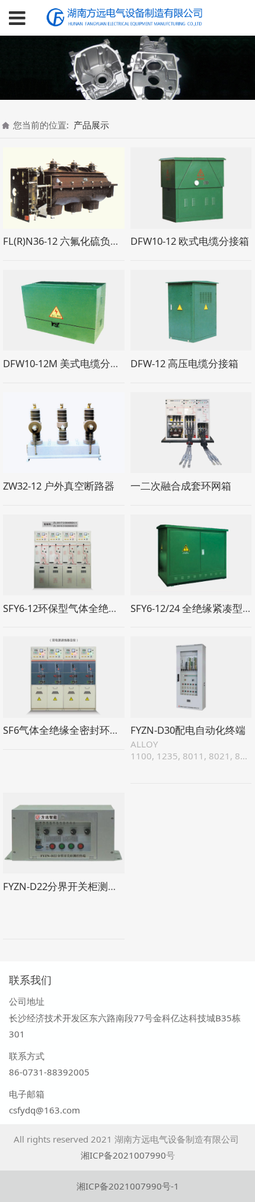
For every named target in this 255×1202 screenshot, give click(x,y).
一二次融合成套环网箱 (180, 486)
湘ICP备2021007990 (123, 1155)
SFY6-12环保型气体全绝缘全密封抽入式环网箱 (106, 608)
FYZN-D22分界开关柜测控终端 (70, 886)
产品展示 (91, 125)
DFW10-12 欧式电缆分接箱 (189, 241)
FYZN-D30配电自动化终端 (188, 730)
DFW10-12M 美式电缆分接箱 (66, 363)
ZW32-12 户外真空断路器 (58, 486)
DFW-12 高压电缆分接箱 (184, 363)
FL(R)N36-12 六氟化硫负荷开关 (72, 241)
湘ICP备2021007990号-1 (127, 1186)
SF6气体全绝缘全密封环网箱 (66, 730)
